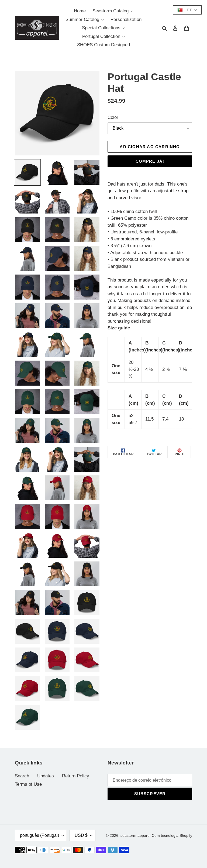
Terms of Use (28, 784)
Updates (45, 775)
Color (113, 117)
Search (22, 775)
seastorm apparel (135, 835)
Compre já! (150, 161)
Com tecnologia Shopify (172, 835)
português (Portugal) (39, 835)
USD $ (81, 835)
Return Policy (75, 775)
